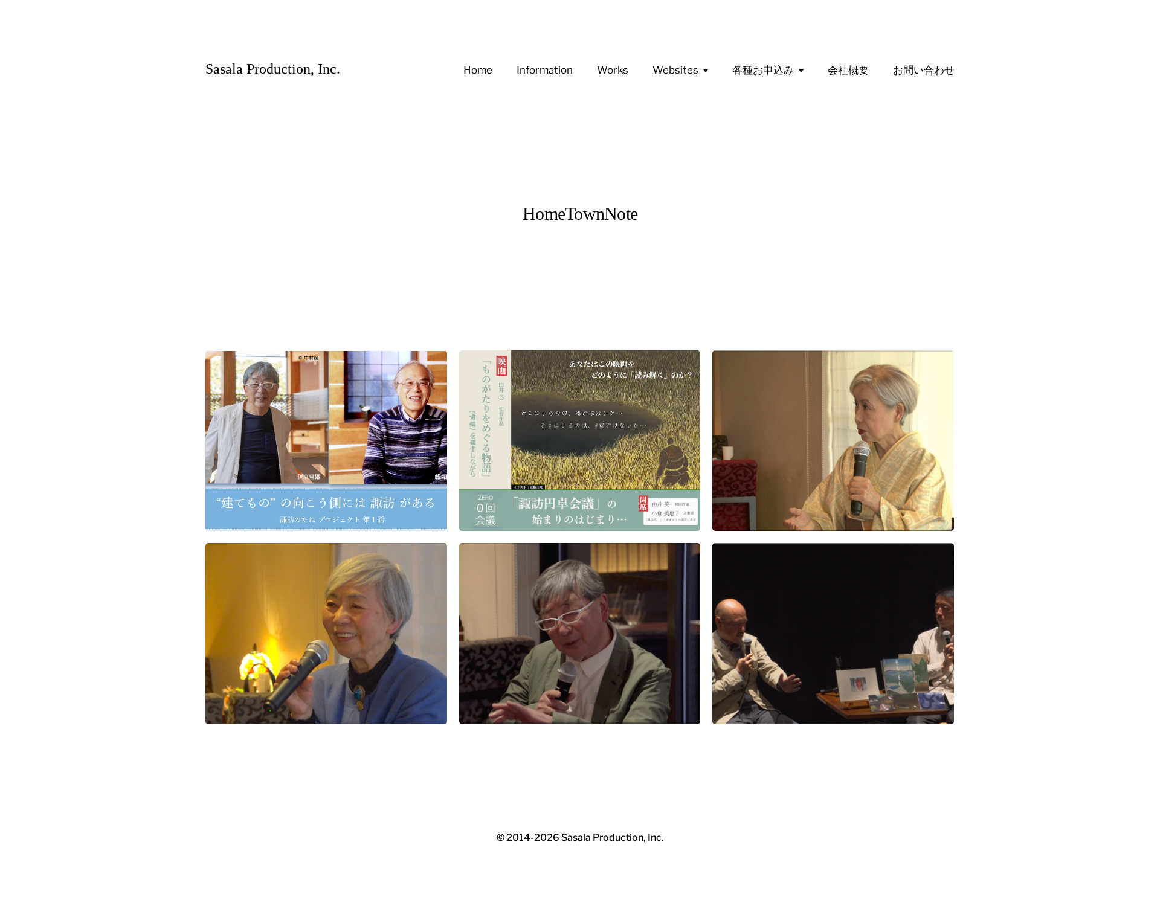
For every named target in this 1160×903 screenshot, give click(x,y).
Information (545, 70)
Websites (675, 70)
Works (612, 70)
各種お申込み (763, 70)
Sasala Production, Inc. (272, 69)
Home (477, 70)
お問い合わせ (924, 70)
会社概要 (848, 70)
